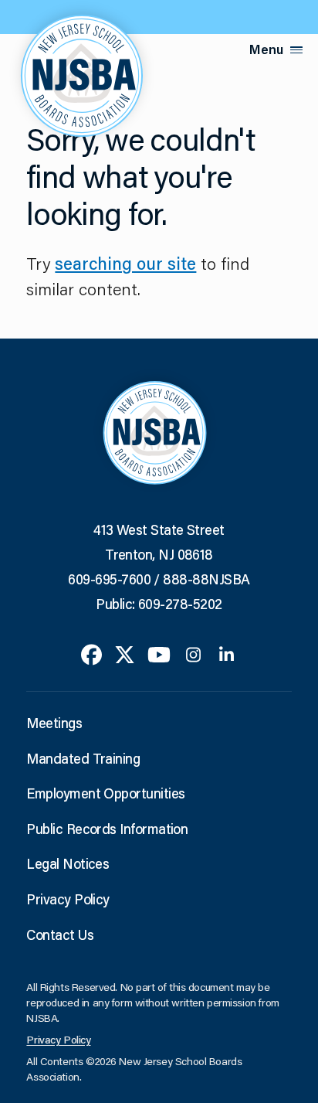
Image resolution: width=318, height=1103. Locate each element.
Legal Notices (67, 863)
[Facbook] (91, 653)
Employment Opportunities (105, 793)
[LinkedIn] (226, 653)
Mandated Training (83, 758)
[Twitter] (124, 653)
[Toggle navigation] (296, 50)
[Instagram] (193, 653)
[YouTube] (159, 653)
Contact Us (59, 934)
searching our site (125, 263)
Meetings (54, 722)
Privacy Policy (67, 899)
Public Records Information (107, 828)
